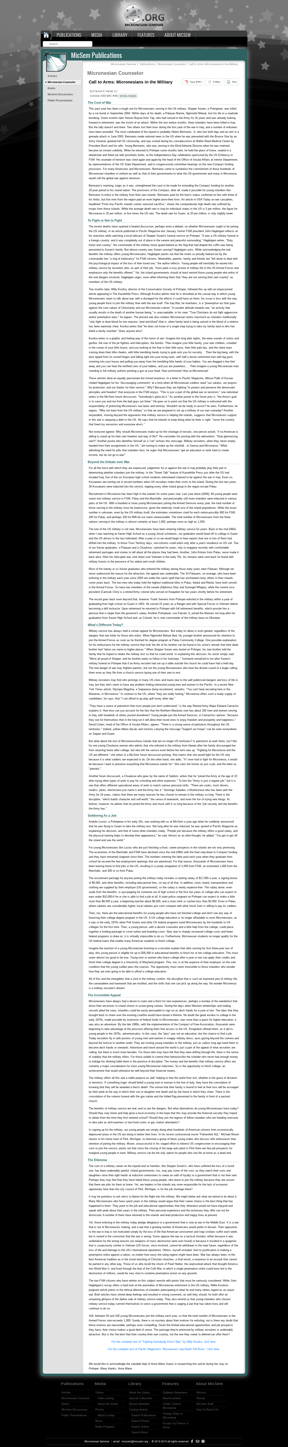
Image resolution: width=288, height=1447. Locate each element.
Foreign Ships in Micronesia (173, 1415)
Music (99, 1421)
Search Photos (140, 1421)
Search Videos (140, 1426)
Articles (52, 76)
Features (145, 34)
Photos (99, 1409)
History (200, 1398)
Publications (69, 34)
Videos (99, 1392)
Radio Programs (105, 1426)
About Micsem (177, 34)
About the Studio (108, 1403)
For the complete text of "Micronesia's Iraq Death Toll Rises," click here (163, 1349)
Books (51, 88)
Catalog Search (138, 1409)
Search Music (139, 1432)
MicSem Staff (204, 1403)
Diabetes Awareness (175, 1392)
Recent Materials (139, 1403)
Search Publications (143, 1415)
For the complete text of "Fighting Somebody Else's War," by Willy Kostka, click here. (164, 1341)
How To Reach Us (207, 1409)
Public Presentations (60, 100)
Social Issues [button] (128, 96)
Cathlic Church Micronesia (172, 1405)
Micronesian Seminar (97, 1441)
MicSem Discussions (60, 94)
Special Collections (140, 1398)
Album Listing (106, 1415)
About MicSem (209, 1384)
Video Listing (105, 1398)
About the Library (139, 1392)
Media (96, 34)
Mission (201, 1392)
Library (119, 34)
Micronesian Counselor (61, 82)
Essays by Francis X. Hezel (176, 1425)
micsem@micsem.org (135, 1441)
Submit (89, 44)
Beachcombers (172, 1398)
